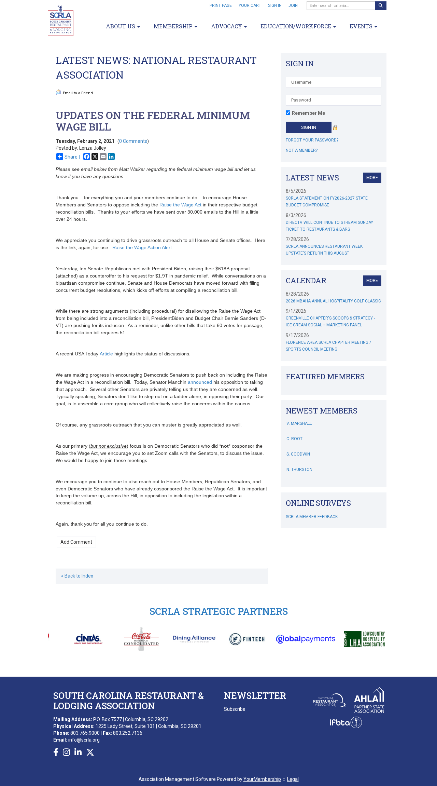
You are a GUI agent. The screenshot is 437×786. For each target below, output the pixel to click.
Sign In (275, 5)
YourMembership (262, 779)
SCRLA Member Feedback (312, 516)
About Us (121, 26)
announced (200, 382)
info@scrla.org (84, 740)
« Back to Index (77, 576)
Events (362, 26)
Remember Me (308, 113)
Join (293, 5)
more (372, 177)
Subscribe (234, 709)
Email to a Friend (78, 93)
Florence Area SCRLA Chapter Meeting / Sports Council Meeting (328, 346)
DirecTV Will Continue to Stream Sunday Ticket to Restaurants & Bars (329, 226)
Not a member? (302, 150)
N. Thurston (299, 463)
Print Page (221, 5)
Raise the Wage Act (180, 204)
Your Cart (250, 5)
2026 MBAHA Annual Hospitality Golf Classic (333, 301)
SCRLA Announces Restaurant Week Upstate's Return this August (324, 250)
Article (106, 353)
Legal (293, 779)
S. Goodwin (298, 447)
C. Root (294, 432)
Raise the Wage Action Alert (142, 247)
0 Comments (133, 141)
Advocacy (227, 26)
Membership (174, 26)
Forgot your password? (312, 140)
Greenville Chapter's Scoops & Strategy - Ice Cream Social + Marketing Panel (330, 321)
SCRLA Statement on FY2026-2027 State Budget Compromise (327, 201)
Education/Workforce (296, 26)
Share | (72, 157)
